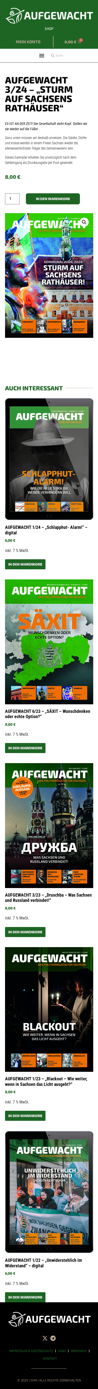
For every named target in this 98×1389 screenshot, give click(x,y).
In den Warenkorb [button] (25, 564)
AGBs (62, 1351)
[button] (41, 55)
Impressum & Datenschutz (31, 1351)
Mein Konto (28, 41)
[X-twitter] (45, 1338)
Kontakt (50, 1358)
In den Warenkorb (53, 199)
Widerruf (79, 1351)
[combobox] (65, 55)
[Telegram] (53, 1338)
